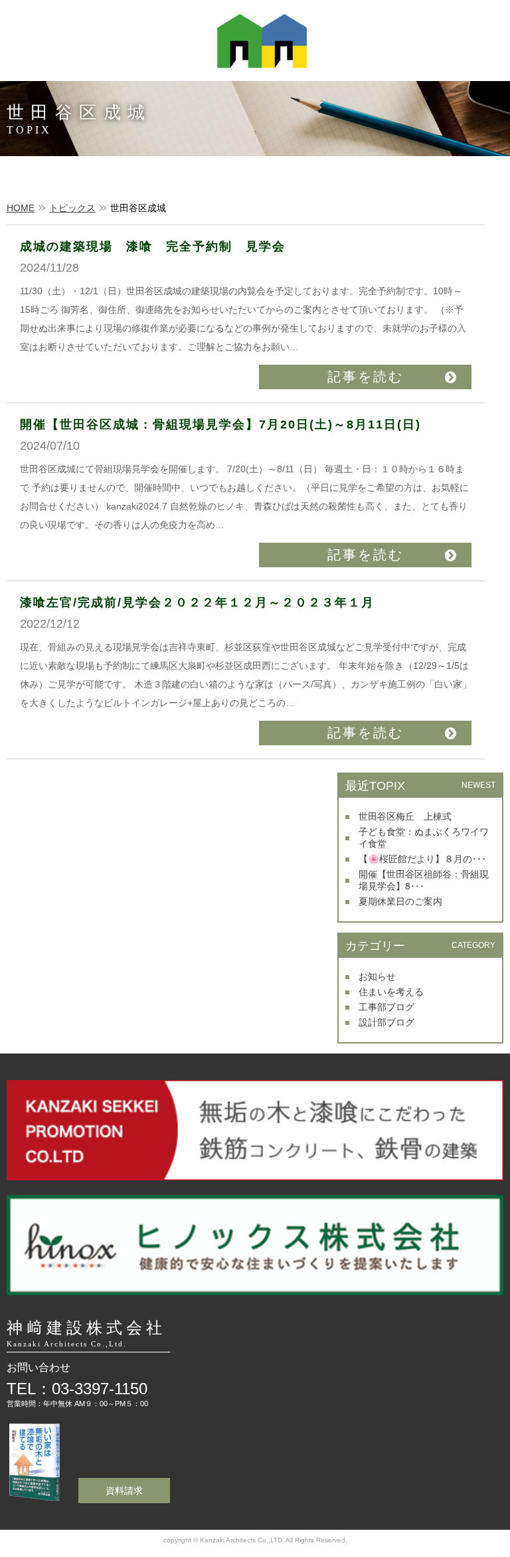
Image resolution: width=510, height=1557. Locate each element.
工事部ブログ (386, 1007)
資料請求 (124, 1490)
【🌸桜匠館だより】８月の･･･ (422, 859)
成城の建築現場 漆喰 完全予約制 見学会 (153, 246)
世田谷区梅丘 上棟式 (405, 816)
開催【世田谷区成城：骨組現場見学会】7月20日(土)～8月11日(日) (220, 424)
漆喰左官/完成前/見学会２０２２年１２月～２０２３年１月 (197, 602)
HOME (21, 208)
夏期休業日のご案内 (400, 901)
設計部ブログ (386, 1022)
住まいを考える (391, 991)
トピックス (72, 208)
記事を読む (365, 376)
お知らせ (377, 976)
